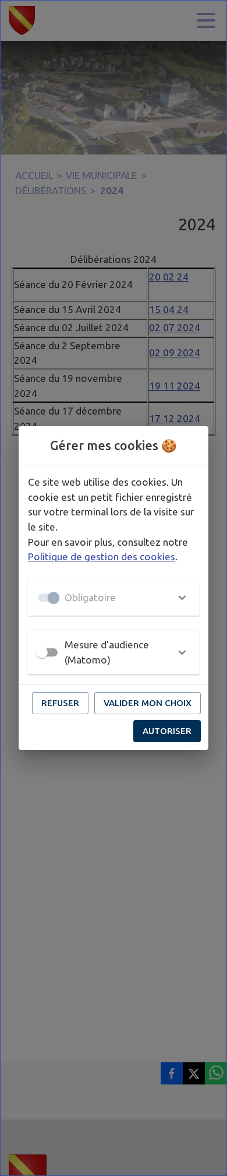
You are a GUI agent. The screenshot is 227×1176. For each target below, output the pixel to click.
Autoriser (167, 731)
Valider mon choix (147, 703)
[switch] (42, 652)
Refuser (60, 703)
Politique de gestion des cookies (101, 556)
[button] (113, 598)
